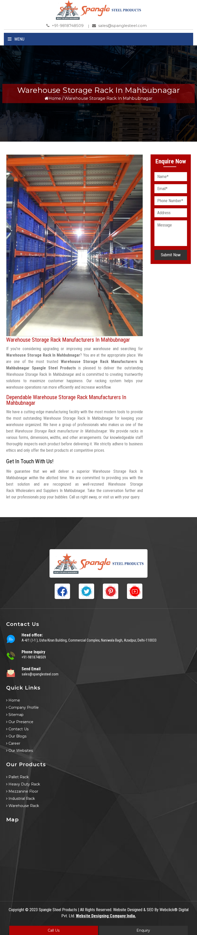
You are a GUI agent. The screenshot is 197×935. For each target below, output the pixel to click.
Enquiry (143, 930)
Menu (18, 39)
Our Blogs (16, 736)
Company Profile (23, 707)
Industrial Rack (21, 798)
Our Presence (20, 722)
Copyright (16, 909)
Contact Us (17, 729)
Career (13, 743)
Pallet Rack (18, 777)
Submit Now (171, 254)
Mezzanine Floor (22, 791)
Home (54, 98)
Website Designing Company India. (106, 915)
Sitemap (15, 714)
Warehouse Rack (23, 805)
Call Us (54, 930)
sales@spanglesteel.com (122, 25)
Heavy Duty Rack (23, 784)
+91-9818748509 (67, 25)
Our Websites (20, 750)
